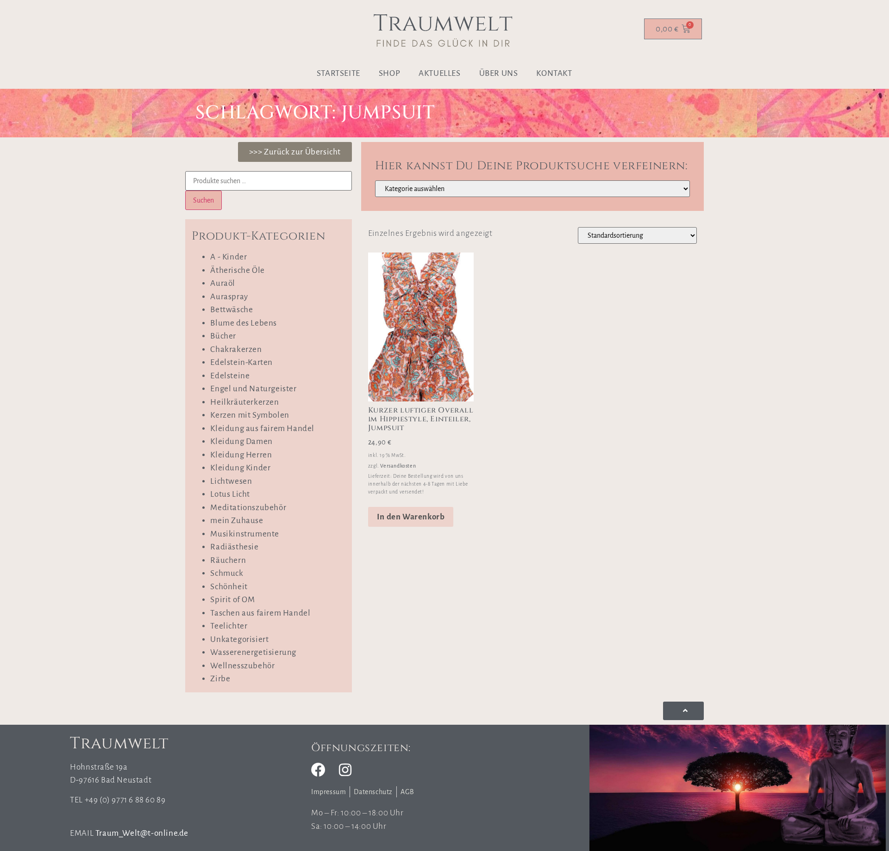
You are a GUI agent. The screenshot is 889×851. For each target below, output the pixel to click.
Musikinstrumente (244, 534)
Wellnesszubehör (242, 665)
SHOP (389, 73)
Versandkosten (398, 466)
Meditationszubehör (248, 507)
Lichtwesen (231, 481)
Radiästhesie (234, 547)
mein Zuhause (236, 520)
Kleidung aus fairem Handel (262, 428)
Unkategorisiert (239, 639)
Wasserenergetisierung (253, 652)
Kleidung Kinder (240, 467)
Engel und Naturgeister (253, 388)
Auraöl (222, 283)
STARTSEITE (338, 73)
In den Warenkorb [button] (411, 516)
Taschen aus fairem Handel (260, 613)
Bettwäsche (231, 309)
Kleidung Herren (241, 454)
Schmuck (226, 573)
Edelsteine (230, 375)
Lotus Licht (230, 494)
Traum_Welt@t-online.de (141, 833)
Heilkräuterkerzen (244, 402)
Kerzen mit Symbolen (249, 415)
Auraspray (229, 296)
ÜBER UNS (498, 73)
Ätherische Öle (237, 270)
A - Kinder (228, 257)
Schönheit (228, 586)
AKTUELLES (439, 73)
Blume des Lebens (243, 323)
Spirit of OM (232, 599)
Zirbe (220, 678)
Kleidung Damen (241, 441)
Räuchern (228, 560)
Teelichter (228, 626)
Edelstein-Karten (241, 362)
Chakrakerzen (236, 349)
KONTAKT (554, 73)
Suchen (203, 200)
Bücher (223, 336)
